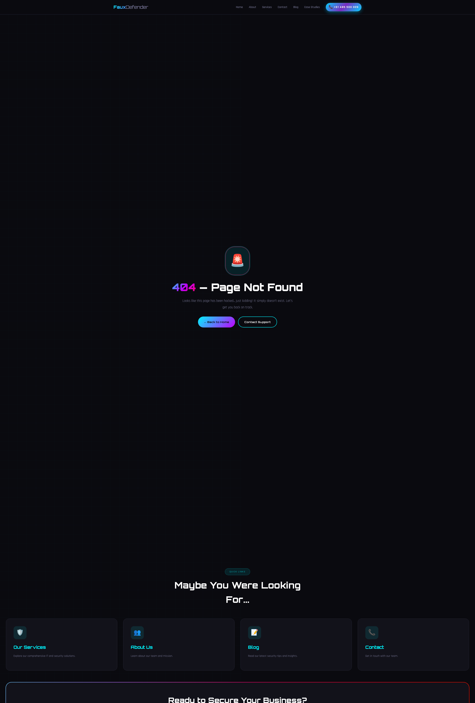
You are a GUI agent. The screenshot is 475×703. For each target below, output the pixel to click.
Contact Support (257, 322)
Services (267, 7)
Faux (131, 7)
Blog (295, 7)
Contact (282, 7)
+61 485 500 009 (346, 7)
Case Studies (312, 7)
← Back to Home (216, 322)
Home (239, 7)
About (252, 7)
